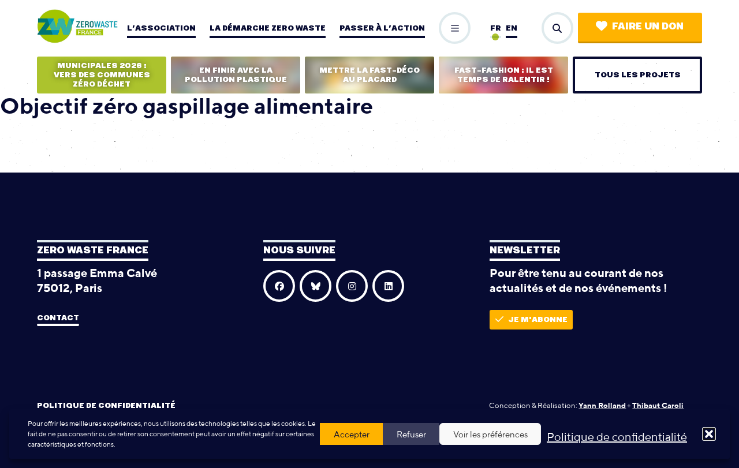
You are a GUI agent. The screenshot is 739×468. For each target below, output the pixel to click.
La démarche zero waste (268, 28)
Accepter (352, 434)
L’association (161, 28)
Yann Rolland (602, 405)
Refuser (411, 434)
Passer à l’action (382, 28)
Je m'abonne (538, 319)
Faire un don (648, 26)
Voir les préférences (490, 434)
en (511, 28)
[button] (709, 434)
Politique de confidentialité (617, 436)
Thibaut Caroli (658, 405)
